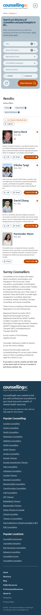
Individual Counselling (12, 471)
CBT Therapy (8, 497)
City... (19, 44)
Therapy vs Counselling (12, 519)
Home (5, 13)
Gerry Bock (20, 131)
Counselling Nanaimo (12, 543)
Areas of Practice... (19, 50)
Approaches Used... (13, 57)
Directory (12, 13)
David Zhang (21, 200)
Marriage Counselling (12, 480)
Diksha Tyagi (21, 165)
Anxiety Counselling (11, 454)
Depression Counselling (12, 437)
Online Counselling (11, 428)
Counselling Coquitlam (12, 561)
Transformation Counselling (14, 488)
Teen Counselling (10, 467)
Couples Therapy (10, 475)
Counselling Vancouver (12, 539)
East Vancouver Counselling (14, 548)
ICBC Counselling (10, 527)
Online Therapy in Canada (13, 510)
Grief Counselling (10, 493)
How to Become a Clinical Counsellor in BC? (20, 523)
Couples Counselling (11, 424)
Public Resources (10, 585)
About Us (7, 593)
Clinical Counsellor (10, 514)
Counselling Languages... (15, 63)
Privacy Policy (8, 602)
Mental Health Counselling (14, 484)
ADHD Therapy (9, 450)
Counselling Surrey (11, 556)
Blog (5, 581)
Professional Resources (13, 589)
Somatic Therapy (10, 458)
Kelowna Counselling (11, 552)
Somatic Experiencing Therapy (15, 462)
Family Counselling (11, 432)
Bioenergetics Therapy (12, 506)
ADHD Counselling (10, 445)
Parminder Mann (24, 234)
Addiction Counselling (12, 441)
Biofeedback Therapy (11, 501)
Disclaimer (7, 598)
